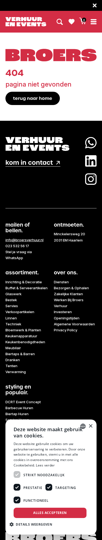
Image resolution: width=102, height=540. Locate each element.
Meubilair (13, 348)
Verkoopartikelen (19, 312)
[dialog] (51, 477)
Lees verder (45, 465)
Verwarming (15, 372)
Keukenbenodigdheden (25, 342)
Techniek (13, 324)
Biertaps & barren (20, 354)
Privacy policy (65, 330)
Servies (11, 306)
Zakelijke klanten (68, 294)
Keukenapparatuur (21, 336)
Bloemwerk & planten (23, 330)
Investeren (63, 312)
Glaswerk (13, 294)
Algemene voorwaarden (74, 324)
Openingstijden (66, 318)
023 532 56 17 (17, 246)
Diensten (61, 282)
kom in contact (29, 162)
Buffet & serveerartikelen (26, 288)
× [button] (90, 426)
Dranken (12, 360)
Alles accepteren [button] (50, 512)
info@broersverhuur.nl (24, 240)
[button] (33, 524)
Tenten (11, 366)
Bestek (11, 300)
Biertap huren (17, 414)
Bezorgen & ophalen (71, 288)
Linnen (11, 318)
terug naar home (32, 98)
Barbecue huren (19, 408)
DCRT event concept (23, 402)
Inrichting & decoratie (23, 282)
